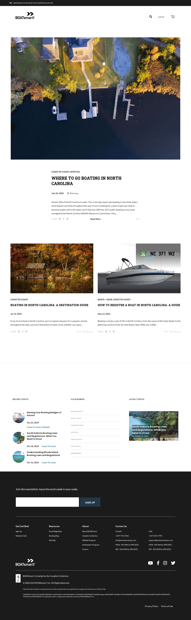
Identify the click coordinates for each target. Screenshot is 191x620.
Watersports (76, 453)
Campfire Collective (90, 536)
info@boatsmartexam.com (125, 540)
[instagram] (165, 562)
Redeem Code (21, 536)
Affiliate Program (89, 540)
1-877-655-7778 (155, 536)
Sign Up (90, 502)
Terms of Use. (101, 589)
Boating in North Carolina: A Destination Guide (49, 305)
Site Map (52, 540)
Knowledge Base (55, 531)
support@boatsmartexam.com (161, 540)
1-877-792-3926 (122, 536)
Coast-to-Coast (60, 171)
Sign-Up (19, 531)
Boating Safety (77, 411)
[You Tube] (150, 562)
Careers (85, 549)
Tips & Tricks (76, 446)
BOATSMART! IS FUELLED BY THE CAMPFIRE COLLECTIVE (33, 3)
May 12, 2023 (104, 314)
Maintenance (76, 439)
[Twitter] (173, 562)
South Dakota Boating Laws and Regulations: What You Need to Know (42, 436)
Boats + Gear (105, 299)
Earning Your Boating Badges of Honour (44, 414)
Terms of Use (167, 606)
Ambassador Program (90, 545)
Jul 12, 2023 (16, 314)
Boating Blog (54, 536)
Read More (95, 219)
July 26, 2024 (57, 193)
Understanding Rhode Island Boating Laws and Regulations (43, 454)
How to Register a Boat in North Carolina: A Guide (139, 305)
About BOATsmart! (89, 531)
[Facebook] (158, 562)
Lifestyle (75, 171)
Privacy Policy (151, 606)
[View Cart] (172, 17)
